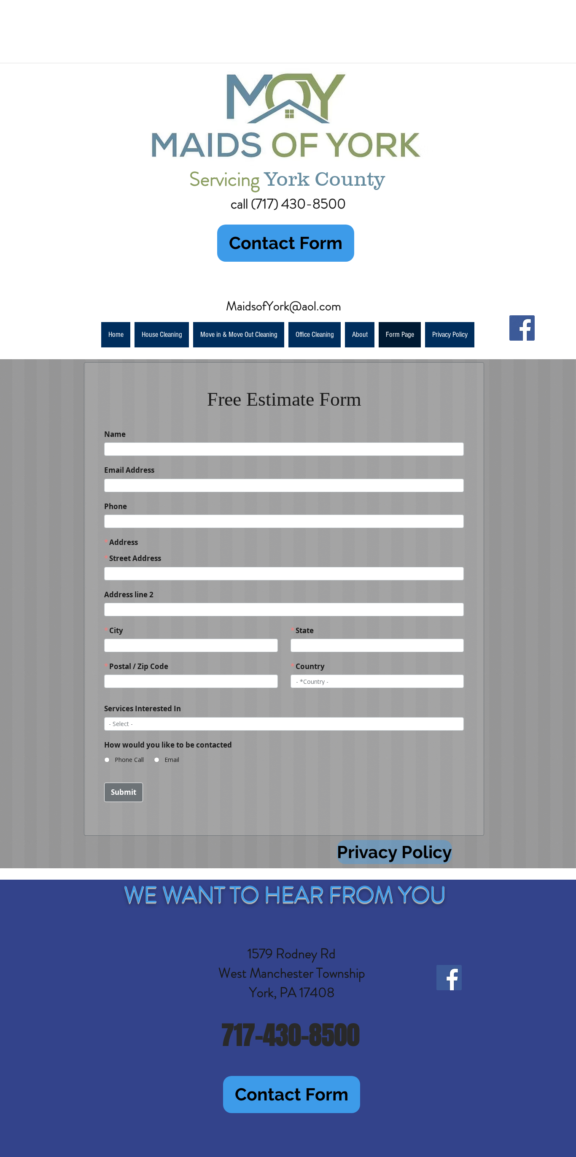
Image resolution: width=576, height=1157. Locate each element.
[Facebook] (522, 328)
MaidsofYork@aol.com (283, 306)
